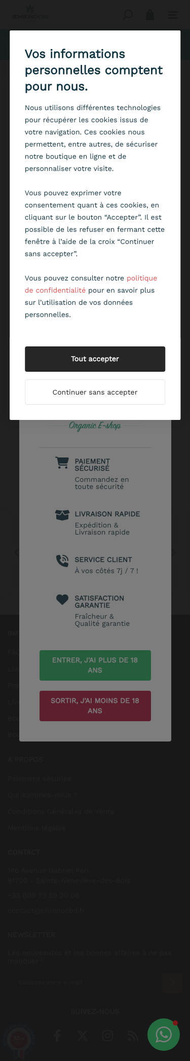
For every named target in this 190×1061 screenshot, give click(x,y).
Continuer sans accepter (95, 392)
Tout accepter (95, 359)
